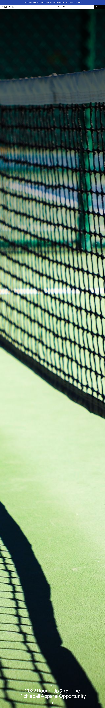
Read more (80, 2)
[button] (50, 7)
